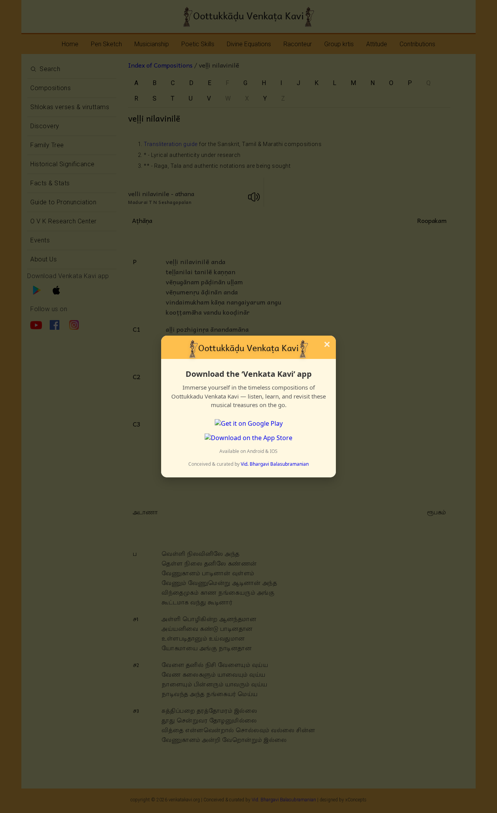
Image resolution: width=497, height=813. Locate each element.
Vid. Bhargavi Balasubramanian (275, 464)
